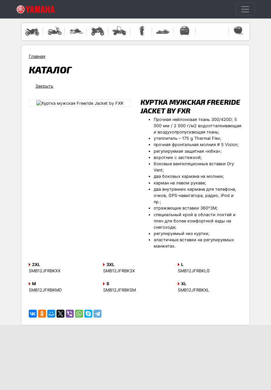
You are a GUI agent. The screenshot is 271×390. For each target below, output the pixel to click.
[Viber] (70, 314)
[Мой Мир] (51, 314)
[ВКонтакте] (33, 314)
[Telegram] (97, 314)
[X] (60, 314)
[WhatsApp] (79, 314)
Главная (37, 56)
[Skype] (88, 314)
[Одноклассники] (42, 314)
